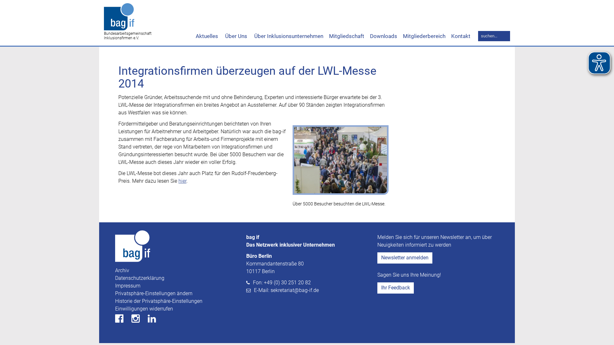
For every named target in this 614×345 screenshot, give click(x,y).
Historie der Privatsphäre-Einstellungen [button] (158, 301)
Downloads (383, 36)
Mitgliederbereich (424, 36)
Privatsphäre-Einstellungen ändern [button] (154, 293)
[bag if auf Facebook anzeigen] (122, 320)
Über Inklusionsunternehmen (288, 36)
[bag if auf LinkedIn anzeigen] (155, 320)
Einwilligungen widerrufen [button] (144, 309)
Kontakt (460, 36)
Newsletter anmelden (405, 258)
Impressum (127, 286)
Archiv (122, 270)
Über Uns (235, 36)
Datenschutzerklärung (139, 278)
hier (182, 181)
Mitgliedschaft (346, 36)
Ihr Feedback (395, 288)
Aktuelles (207, 36)
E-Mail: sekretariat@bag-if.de (286, 290)
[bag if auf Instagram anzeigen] (138, 320)
